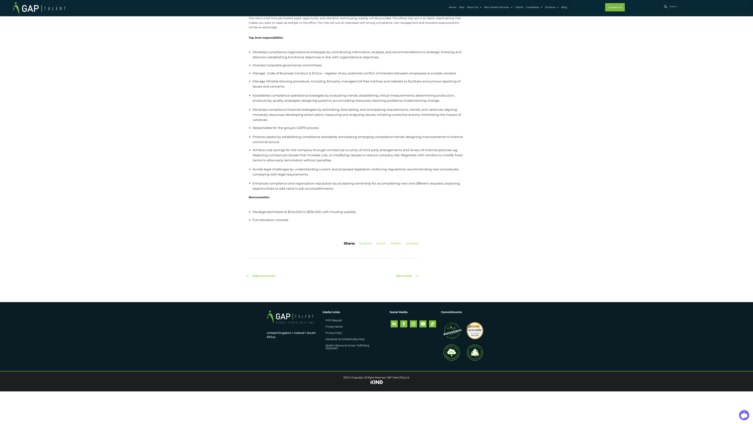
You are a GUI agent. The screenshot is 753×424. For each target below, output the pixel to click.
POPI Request (334, 320)
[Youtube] (423, 323)
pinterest (412, 243)
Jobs (462, 7)
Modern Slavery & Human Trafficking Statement (347, 347)
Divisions (550, 7)
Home (452, 7)
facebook (365, 243)
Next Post (404, 276)
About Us (472, 7)
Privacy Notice (334, 326)
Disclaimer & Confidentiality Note (345, 339)
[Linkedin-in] (394, 323)
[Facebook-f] (403, 323)
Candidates (532, 7)
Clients (519, 7)
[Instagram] (413, 323)
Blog (564, 7)
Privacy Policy (334, 332)
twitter (381, 243)
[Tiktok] (432, 323)
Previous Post (264, 276)
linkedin (395, 243)
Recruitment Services (496, 7)
